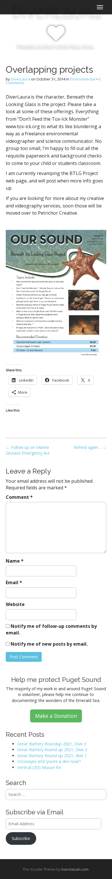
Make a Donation (56, 715)
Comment (19, 497)
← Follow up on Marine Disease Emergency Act (28, 450)
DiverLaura (20, 79)
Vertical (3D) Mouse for (39, 767)
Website (15, 604)
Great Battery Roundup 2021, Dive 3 (51, 744)
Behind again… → (90, 447)
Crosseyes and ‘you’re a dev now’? (49, 761)
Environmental (82, 79)
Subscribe (21, 838)
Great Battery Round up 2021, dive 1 (52, 755)
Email (14, 582)
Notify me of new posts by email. (49, 644)
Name (15, 561)
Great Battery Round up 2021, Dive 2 (52, 749)
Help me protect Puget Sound (56, 679)
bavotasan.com (74, 869)
